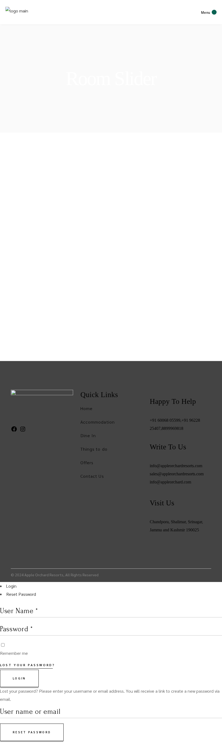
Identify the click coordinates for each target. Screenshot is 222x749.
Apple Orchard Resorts (43, 574)
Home (86, 408)
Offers (87, 462)
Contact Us (92, 476)
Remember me (14, 653)
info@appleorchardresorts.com (176, 465)
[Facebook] (14, 430)
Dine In (88, 435)
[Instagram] (22, 430)
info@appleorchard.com (170, 482)
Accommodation (97, 422)
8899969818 (172, 428)
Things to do (93, 449)
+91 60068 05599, (165, 420)
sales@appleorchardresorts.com (177, 474)
